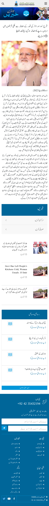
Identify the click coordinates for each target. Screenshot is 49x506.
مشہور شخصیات (14, 477)
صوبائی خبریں (39, 229)
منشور (16, 455)
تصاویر (40, 473)
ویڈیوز (40, 480)
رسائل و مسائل (14, 492)
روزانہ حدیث (15, 488)
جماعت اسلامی (14, 443)
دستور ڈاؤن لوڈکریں (13, 462)
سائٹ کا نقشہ (15, 480)
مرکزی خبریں (39, 220)
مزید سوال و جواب (24, 387)
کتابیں (40, 477)
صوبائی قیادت (39, 451)
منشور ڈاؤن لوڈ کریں (13, 459)
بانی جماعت (39, 443)
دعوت (16, 447)
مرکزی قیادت (39, 447)
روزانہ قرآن (15, 484)
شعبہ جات (39, 455)
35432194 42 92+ (29, 403)
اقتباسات (16, 473)
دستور (16, 451)
